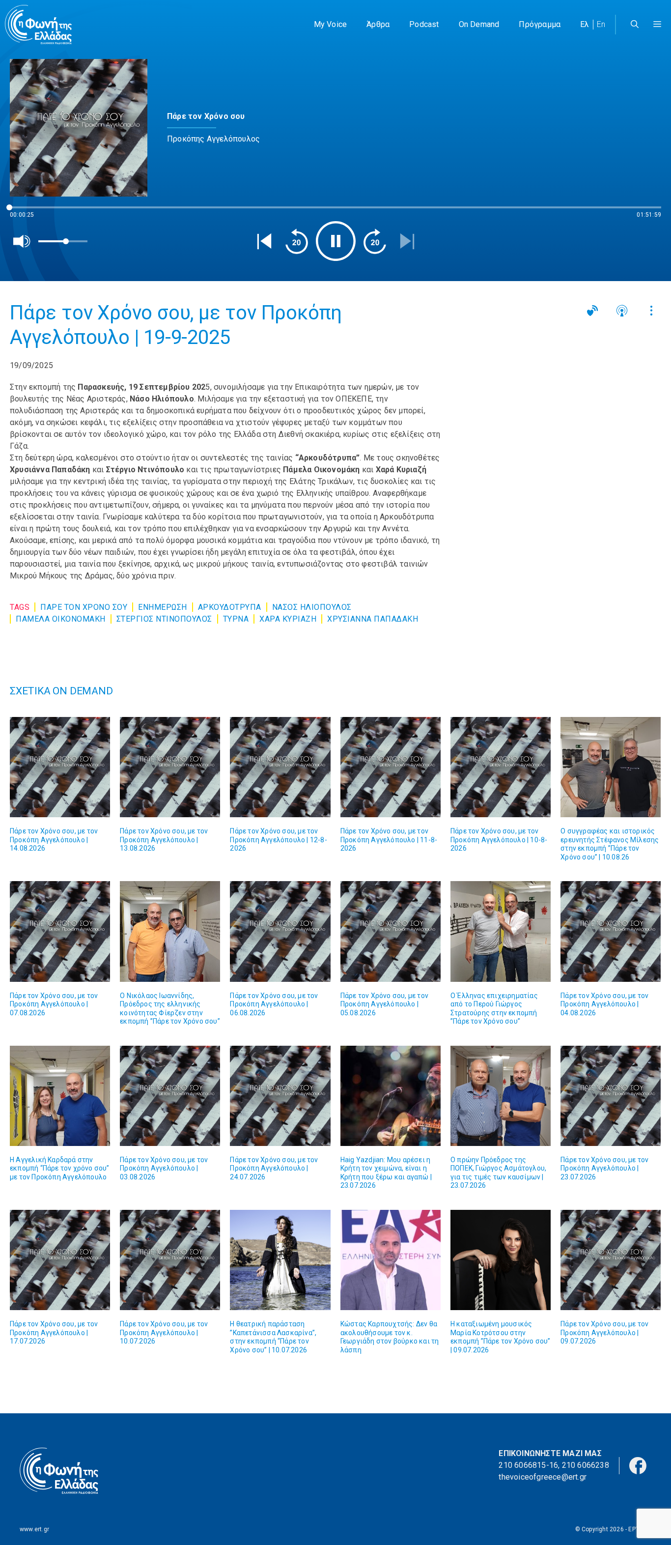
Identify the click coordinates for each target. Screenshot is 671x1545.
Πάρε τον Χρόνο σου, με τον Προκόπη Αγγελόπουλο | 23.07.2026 (604, 1168)
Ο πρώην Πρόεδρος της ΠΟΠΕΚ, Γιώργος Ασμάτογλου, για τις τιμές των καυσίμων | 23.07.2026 (498, 1173)
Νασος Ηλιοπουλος (312, 607)
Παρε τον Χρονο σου (83, 607)
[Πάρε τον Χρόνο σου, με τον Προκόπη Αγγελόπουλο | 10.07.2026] (170, 1260)
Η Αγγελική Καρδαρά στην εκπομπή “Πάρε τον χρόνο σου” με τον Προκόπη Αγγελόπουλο (60, 1168)
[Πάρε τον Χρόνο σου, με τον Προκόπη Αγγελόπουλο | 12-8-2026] (280, 767)
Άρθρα (378, 24)
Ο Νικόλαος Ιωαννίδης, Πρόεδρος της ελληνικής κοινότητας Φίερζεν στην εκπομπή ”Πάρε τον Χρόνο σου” (170, 1009)
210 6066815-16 (528, 1465)
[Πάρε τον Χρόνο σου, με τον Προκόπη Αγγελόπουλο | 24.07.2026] (280, 1096)
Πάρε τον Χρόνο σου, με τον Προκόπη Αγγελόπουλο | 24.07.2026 (274, 1168)
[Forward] (375, 241)
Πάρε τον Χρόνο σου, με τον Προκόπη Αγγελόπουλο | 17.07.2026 (54, 1332)
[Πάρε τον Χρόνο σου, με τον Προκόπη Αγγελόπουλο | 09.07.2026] (610, 1260)
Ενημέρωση (162, 607)
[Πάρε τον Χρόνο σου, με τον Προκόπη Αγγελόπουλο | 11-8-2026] (390, 767)
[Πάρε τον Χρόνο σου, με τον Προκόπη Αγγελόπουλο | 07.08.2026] (60, 931)
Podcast (424, 24)
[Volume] (22, 241)
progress (26, 212)
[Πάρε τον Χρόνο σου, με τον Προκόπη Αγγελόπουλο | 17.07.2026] (60, 1260)
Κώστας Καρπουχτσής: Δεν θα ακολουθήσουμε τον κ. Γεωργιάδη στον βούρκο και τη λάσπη (389, 1337)
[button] (657, 24)
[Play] (335, 241)
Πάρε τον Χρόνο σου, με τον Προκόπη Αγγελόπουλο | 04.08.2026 (604, 1004)
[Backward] (296, 241)
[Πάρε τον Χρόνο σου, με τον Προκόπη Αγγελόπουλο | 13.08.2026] (170, 767)
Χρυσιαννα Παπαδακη (372, 619)
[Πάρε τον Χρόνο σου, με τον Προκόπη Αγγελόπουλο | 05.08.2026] (390, 931)
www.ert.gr (34, 1529)
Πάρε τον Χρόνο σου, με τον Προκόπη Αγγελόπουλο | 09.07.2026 (604, 1332)
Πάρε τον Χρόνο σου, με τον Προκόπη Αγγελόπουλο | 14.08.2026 (54, 839)
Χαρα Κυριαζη (287, 619)
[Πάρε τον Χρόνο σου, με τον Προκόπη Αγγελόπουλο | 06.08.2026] (280, 931)
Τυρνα (236, 619)
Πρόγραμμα (539, 24)
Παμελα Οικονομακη (61, 619)
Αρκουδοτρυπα (229, 607)
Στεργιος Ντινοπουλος (164, 619)
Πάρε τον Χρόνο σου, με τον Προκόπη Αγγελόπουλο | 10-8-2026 (498, 839)
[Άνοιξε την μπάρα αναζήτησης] (634, 24)
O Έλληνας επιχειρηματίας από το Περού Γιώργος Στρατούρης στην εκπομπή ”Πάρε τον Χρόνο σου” (494, 1009)
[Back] (264, 241)
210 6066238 (585, 1465)
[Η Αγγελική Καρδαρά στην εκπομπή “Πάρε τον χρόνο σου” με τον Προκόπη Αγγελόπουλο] (60, 1096)
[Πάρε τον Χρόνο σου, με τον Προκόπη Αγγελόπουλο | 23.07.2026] (610, 1096)
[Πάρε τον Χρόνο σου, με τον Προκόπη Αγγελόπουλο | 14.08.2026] (60, 767)
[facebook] (637, 1464)
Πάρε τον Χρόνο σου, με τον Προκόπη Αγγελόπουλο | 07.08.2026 (54, 1004)
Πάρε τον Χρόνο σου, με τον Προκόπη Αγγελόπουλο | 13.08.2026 (164, 839)
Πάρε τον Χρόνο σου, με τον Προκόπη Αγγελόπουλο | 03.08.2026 (164, 1168)
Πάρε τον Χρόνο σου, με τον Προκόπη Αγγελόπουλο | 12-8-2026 (278, 839)
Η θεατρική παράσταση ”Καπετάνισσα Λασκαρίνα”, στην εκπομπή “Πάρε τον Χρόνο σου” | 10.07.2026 (273, 1337)
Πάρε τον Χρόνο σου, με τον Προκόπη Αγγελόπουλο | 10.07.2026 (164, 1332)
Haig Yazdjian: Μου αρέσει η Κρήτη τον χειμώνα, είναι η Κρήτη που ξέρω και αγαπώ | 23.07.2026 (386, 1173)
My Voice (330, 24)
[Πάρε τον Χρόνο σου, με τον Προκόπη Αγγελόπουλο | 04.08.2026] (610, 931)
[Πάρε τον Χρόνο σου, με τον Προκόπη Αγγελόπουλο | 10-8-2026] (500, 767)
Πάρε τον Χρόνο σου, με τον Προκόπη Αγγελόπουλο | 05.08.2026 (384, 1004)
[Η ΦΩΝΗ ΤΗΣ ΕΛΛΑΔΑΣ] (38, 24)
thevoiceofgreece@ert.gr (543, 1477)
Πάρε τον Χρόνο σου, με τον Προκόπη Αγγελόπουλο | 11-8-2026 (388, 839)
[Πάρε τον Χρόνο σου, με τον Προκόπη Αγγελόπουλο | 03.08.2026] (170, 1096)
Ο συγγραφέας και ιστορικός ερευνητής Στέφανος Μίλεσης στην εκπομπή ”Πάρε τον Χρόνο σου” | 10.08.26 (609, 844)
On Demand (479, 24)
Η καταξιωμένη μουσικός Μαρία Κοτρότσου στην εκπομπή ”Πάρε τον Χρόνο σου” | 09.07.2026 (500, 1337)
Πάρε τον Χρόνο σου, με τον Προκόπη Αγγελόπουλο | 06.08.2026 (274, 1004)
